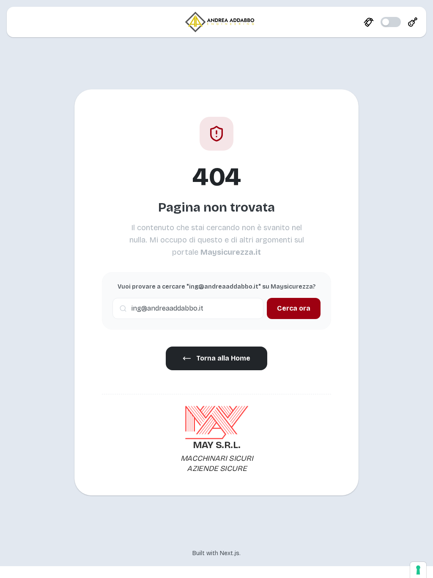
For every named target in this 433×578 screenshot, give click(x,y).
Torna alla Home (223, 358)
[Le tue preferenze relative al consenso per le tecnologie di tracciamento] (418, 570)
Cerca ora (293, 308)
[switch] (391, 22)
